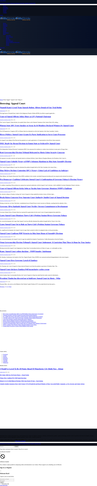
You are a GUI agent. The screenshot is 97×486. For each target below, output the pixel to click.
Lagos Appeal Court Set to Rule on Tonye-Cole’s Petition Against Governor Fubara (32, 224)
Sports (4, 31)
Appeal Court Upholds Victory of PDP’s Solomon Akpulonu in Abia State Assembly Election (35, 161)
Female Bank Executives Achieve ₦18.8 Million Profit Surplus (18, 326)
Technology (6, 32)
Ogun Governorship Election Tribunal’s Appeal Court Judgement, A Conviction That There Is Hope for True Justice (45, 242)
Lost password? (4, 485)
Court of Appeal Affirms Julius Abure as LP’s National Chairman (25, 117)
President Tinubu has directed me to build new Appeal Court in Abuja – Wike (30, 278)
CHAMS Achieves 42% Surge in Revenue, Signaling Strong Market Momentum (22, 318)
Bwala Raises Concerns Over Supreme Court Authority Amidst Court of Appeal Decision (34, 197)
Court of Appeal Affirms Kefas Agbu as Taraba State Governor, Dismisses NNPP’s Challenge (36, 188)
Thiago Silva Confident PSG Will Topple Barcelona (13, 378)
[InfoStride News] (15, 20)
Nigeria (5, 28)
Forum (4, 11)
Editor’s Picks (9, 37)
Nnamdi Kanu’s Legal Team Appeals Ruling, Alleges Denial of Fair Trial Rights (31, 108)
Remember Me (5, 484)
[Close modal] (0, 453)
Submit (16, 446)
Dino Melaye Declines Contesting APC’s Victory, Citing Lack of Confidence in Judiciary (34, 170)
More (4, 34)
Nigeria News (2, 110)
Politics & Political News (5, 119)
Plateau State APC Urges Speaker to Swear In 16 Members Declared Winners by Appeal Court (37, 126)
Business (5, 24)
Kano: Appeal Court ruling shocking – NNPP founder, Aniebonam (25, 251)
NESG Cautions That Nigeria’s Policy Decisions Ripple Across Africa (20, 324)
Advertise (5, 7)
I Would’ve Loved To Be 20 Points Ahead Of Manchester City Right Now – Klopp (31, 369)
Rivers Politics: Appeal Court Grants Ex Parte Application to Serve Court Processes (32, 134)
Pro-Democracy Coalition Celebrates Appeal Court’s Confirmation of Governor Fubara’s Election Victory (41, 179)
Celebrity (5, 26)
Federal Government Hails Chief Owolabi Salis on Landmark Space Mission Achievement (24, 323)
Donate (5, 10)
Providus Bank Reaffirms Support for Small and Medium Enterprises (19, 322)
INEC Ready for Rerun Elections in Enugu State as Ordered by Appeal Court (30, 143)
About (4, 5)
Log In (2, 482)
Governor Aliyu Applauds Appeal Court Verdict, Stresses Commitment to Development (34, 206)
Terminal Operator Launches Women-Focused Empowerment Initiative (20, 315)
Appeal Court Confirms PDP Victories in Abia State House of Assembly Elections (31, 233)
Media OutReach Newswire (12, 42)
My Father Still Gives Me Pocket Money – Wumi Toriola (14, 375)
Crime (4, 27)
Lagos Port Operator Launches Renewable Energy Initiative (17, 319)
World (7, 43)
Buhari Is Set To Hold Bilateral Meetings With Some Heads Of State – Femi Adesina (21, 381)
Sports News (2, 372)
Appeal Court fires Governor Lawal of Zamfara (18, 260)
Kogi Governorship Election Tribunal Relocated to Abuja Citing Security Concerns (32, 152)
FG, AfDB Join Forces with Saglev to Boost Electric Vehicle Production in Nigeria (23, 316)
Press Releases (9, 41)
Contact (5, 12)
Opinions (8, 39)
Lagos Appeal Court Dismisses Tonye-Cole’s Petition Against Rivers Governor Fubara (33, 215)
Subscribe (2, 47)
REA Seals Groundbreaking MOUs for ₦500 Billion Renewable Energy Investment (23, 314)
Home (4, 23)
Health (7, 38)
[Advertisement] (48, 66)
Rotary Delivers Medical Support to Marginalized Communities (18, 320)
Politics (5, 30)
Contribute (5, 8)
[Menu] (0, 49)
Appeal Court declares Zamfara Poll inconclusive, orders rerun (24, 269)
